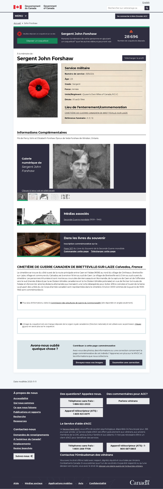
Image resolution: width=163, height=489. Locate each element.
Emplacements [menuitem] (22, 443)
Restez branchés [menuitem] (22, 448)
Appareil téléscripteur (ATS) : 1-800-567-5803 (128, 447)
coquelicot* (70, 41)
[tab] (22, 197)
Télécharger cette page (103, 251)
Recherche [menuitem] (19, 416)
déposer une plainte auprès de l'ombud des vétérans (121, 466)
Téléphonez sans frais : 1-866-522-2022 (81, 402)
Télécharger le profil (134, 58)
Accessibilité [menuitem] (20, 398)
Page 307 (68, 248)
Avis (80, 483)
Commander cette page (76, 251)
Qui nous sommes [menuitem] (23, 403)
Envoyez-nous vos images (89, 362)
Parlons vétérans (128, 401)
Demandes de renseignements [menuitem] (31, 435)
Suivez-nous (25, 457)
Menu (21, 15)
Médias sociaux (33, 483)
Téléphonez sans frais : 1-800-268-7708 (81, 447)
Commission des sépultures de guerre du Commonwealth (76, 303)
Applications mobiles (60, 483)
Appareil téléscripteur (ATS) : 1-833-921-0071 (81, 412)
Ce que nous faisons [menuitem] (24, 407)
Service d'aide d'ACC (71, 429)
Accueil (17, 23)
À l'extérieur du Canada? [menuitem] (27, 439)
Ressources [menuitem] (20, 421)
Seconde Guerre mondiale (76, 219)
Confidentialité (97, 483)
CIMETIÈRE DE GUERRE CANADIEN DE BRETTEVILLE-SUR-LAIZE (96, 113)
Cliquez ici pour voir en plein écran (38, 190)
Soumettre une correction (125, 362)
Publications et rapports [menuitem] (27, 412)
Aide (16, 483)
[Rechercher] (147, 8)
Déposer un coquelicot (37, 41)
